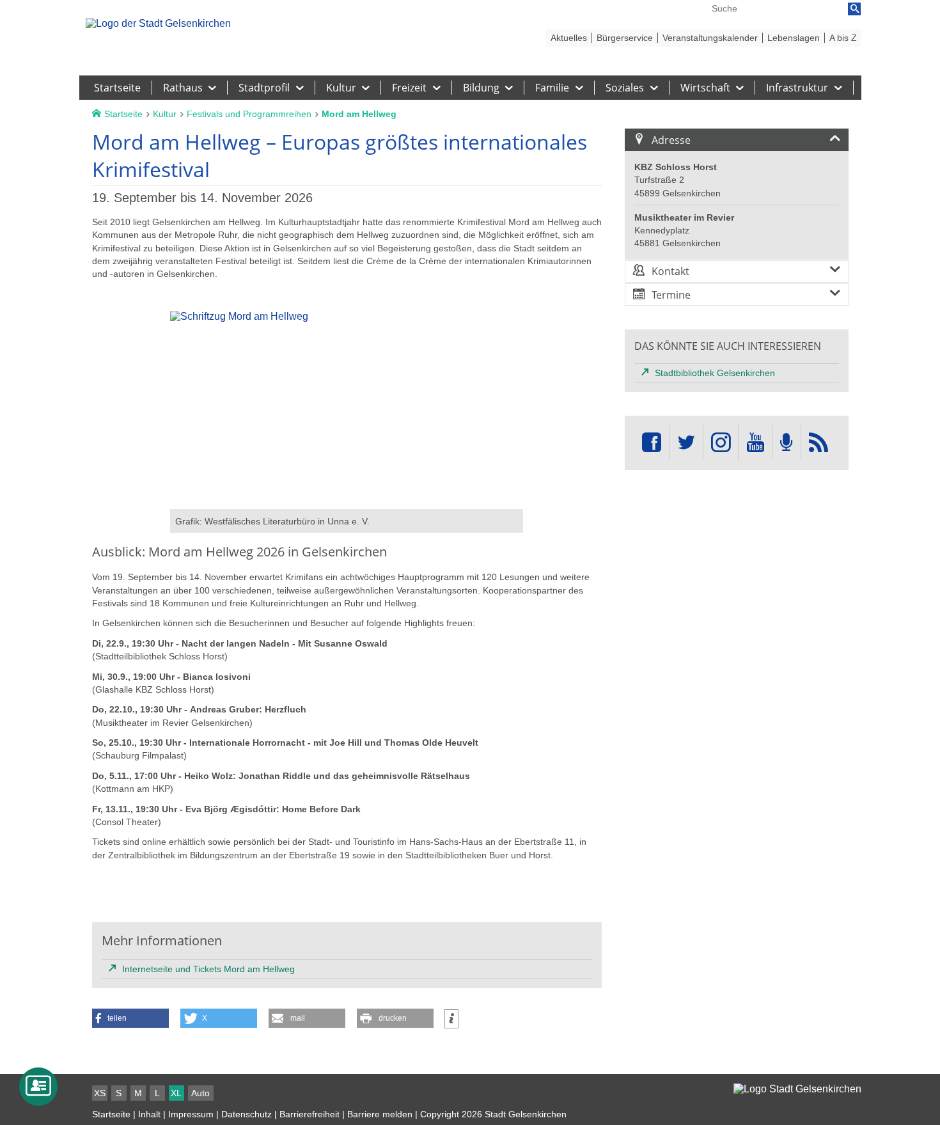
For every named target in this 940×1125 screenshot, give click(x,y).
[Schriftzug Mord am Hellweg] (346, 503)
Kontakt (670, 271)
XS (100, 1093)
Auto (200, 1093)
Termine (671, 295)
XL (176, 1093)
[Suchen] (854, 9)
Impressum (191, 1114)
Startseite (111, 1114)
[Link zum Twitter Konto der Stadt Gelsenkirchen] (686, 442)
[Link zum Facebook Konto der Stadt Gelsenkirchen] (651, 442)
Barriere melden (379, 1114)
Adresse (671, 140)
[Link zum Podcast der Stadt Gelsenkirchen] (786, 442)
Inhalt (149, 1114)
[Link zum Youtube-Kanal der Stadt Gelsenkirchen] (755, 442)
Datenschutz (246, 1114)
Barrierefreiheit (309, 1114)
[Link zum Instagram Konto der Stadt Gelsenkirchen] (720, 442)
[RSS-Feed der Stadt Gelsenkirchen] (818, 442)
